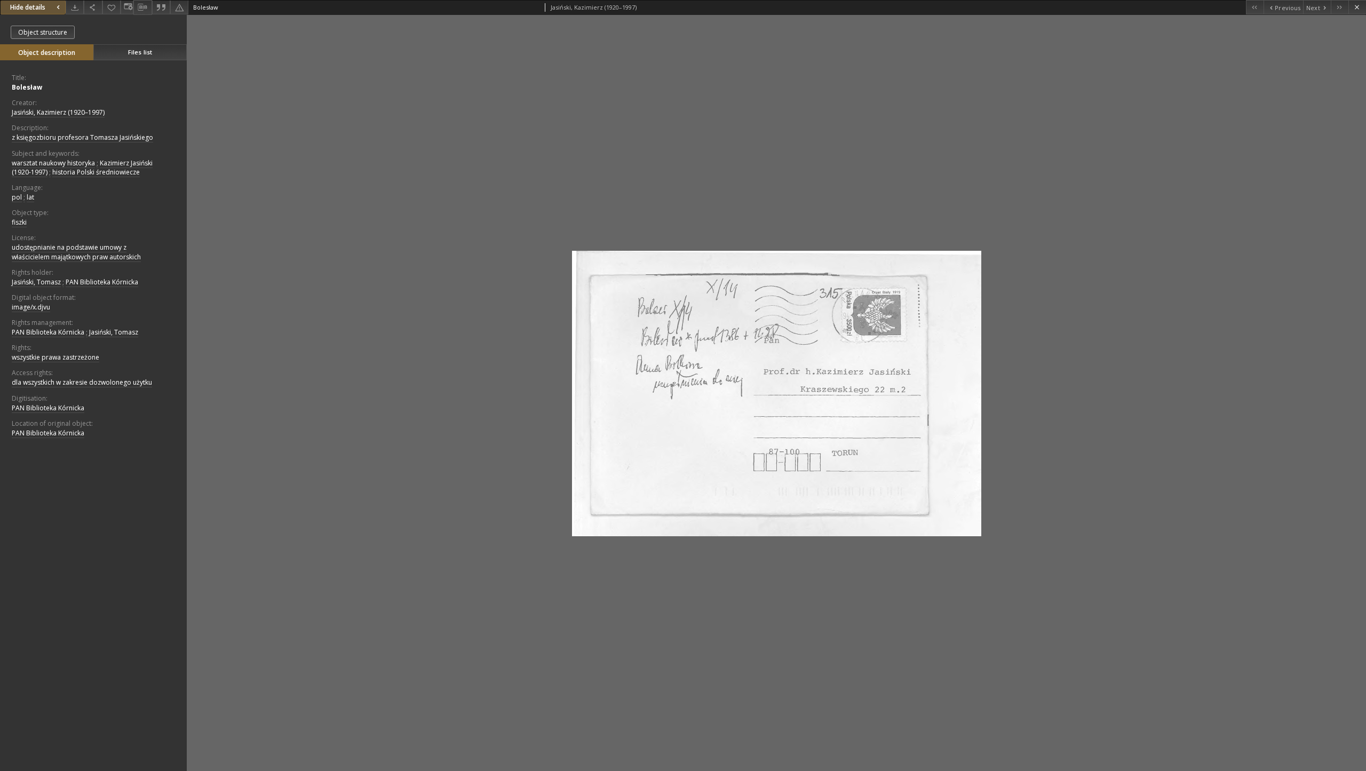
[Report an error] (179, 7)
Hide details (27, 7)
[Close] (1357, 7)
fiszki (19, 222)
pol (17, 197)
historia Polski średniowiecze (96, 172)
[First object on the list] (1255, 7)
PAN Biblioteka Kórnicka (102, 282)
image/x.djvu (31, 307)
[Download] (75, 7)
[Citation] (161, 7)
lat (30, 197)
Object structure (42, 32)
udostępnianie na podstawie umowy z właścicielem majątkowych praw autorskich (76, 252)
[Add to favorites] (111, 7)
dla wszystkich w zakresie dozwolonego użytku (82, 382)
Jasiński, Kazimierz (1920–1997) (58, 112)
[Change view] (127, 7)
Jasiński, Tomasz (36, 282)
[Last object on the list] (1339, 7)
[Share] (93, 7)
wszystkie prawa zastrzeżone (55, 357)
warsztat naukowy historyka (53, 163)
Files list (140, 52)
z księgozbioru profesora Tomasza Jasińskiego (82, 137)
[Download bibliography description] (142, 7)
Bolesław (27, 87)
